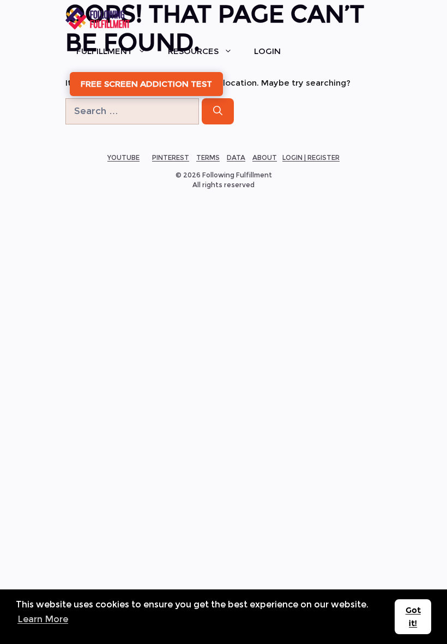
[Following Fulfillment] (97, 18)
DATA (236, 157)
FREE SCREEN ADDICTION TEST (146, 84)
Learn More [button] (42, 619)
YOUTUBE (123, 157)
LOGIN (267, 51)
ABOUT (264, 157)
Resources (193, 51)
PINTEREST (170, 157)
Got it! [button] (413, 616)
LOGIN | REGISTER (311, 157)
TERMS (208, 157)
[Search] (218, 111)
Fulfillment (104, 51)
